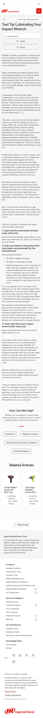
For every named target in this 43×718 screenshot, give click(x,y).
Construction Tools (13, 572)
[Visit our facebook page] (33, 655)
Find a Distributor (12, 609)
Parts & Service (12, 612)
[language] (4, 4)
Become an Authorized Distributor (19, 635)
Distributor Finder (12, 632)
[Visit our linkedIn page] (13, 661)
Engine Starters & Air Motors (17, 582)
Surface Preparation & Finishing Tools (21, 585)
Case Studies (11, 645)
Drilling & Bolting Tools (15, 579)
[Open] (39, 11)
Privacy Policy (10, 691)
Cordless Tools (12, 575)
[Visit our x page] (26, 655)
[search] (39, 4)
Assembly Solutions (13, 568)
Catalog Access (12, 602)
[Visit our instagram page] (20, 655)
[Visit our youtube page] (13, 655)
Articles (9, 648)
